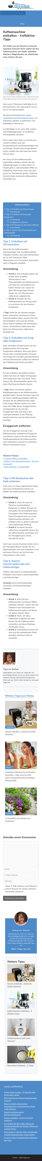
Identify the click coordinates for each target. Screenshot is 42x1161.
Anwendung (13, 212)
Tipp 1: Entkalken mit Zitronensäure (19, 209)
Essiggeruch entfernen (17, 222)
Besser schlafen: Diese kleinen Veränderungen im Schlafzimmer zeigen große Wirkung (19, 1106)
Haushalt (10, 727)
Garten (9, 814)
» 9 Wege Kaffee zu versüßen (15, 458)
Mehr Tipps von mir (21, 949)
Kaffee (5, 151)
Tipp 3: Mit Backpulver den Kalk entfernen (21, 225)
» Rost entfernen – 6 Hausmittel (16, 467)
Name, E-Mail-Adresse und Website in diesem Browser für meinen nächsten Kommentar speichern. (21, 889)
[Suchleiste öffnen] (21, 18)
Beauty (9, 768)
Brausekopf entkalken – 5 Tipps (20, 1065)
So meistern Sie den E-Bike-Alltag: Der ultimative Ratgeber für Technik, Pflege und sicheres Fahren (21, 1126)
